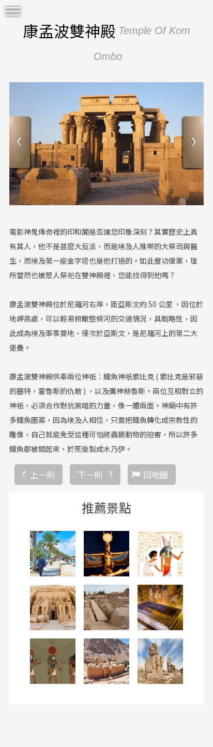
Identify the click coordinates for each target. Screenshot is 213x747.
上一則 (42, 474)
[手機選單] (13, 11)
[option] (106, 143)
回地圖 (155, 474)
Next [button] (192, 143)
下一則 (90, 474)
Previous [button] (21, 143)
